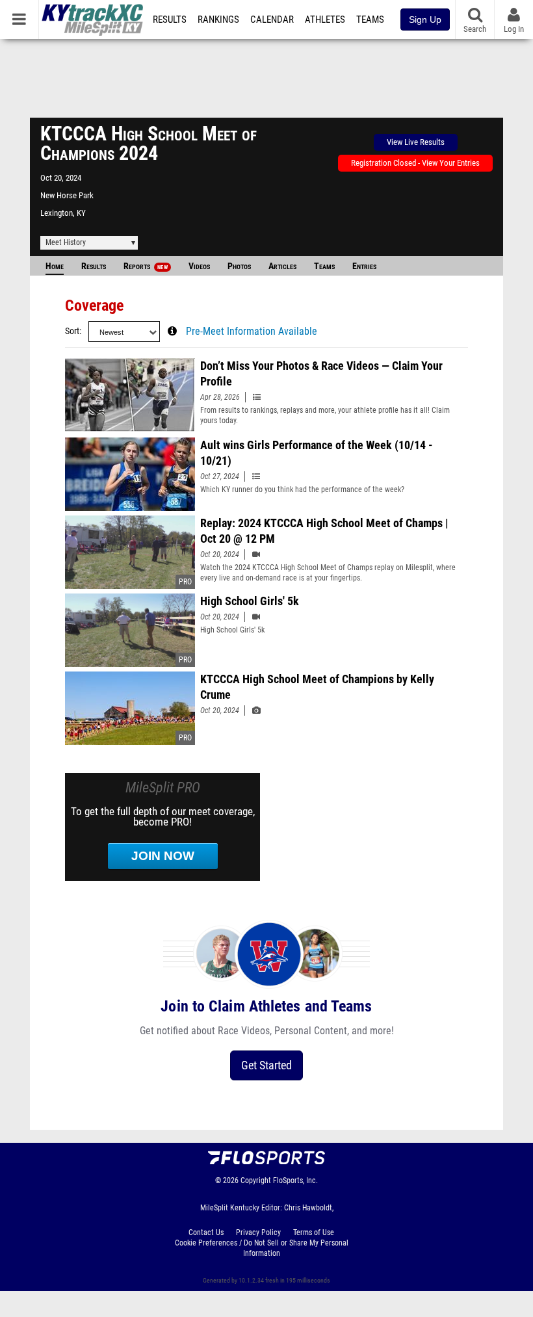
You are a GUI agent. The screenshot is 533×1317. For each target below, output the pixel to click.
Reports (146, 266)
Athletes (325, 19)
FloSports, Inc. (295, 1180)
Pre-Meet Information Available (251, 331)
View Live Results (416, 142)
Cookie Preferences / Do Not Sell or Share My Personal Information (261, 1248)
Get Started (266, 1065)
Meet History (66, 242)
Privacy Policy (258, 1232)
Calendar (272, 19)
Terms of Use (313, 1232)
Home (55, 266)
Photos (239, 266)
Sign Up (425, 19)
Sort (72, 331)
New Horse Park (67, 195)
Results (170, 19)
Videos (199, 266)
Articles (282, 266)
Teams (370, 19)
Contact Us (206, 1232)
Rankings (218, 19)
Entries (364, 266)
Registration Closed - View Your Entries (415, 163)
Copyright (255, 1180)
